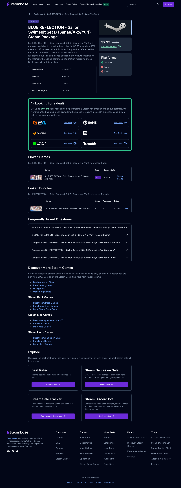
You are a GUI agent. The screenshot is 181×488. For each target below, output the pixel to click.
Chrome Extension (160, 437)
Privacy (70, 482)
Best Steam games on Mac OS (48, 320)
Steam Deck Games (89, 464)
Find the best (52, 384)
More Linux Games (42, 344)
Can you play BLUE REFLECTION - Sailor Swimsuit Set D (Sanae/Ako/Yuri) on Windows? (76, 242)
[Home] (29, 14)
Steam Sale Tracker (137, 437)
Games (59, 437)
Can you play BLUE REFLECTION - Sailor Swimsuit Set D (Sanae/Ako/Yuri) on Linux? (74, 257)
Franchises (108, 464)
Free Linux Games (42, 341)
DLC (58, 442)
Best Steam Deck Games (45, 302)
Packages (38, 14)
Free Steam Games (136, 451)
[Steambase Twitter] (17, 451)
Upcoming (58, 4)
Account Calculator (161, 458)
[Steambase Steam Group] (13, 451)
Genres (107, 437)
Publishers (108, 458)
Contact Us (109, 482)
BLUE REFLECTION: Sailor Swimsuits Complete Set (68, 208)
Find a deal (105, 384)
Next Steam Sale (159, 453)
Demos (59, 448)
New (49, 4)
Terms (79, 482)
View (126, 208)
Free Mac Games (41, 323)
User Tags (108, 448)
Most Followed (87, 448)
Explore (168, 4)
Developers (109, 453)
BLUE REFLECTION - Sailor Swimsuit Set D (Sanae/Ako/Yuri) (73, 14)
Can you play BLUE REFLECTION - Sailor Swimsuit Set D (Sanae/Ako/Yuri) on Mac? (73, 250)
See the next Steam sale (51, 416)
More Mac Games (42, 326)
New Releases (87, 453)
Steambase (12, 438)
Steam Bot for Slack (161, 448)
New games (39, 288)
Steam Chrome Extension (91, 4)
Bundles (60, 453)
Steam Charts (120, 177)
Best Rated (85, 437)
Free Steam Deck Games (45, 306)
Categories (108, 442)
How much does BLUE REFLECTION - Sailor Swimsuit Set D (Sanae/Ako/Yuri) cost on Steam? (78, 227)
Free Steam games (42, 285)
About (98, 482)
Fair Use (88, 482)
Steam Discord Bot (160, 442)
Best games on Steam (44, 282)
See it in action (105, 416)
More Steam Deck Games (46, 309)
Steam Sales (71, 4)
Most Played (37, 4)
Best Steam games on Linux (47, 337)
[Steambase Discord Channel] (8, 451)
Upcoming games (42, 291)
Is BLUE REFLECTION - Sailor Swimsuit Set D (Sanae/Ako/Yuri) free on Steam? (71, 235)
